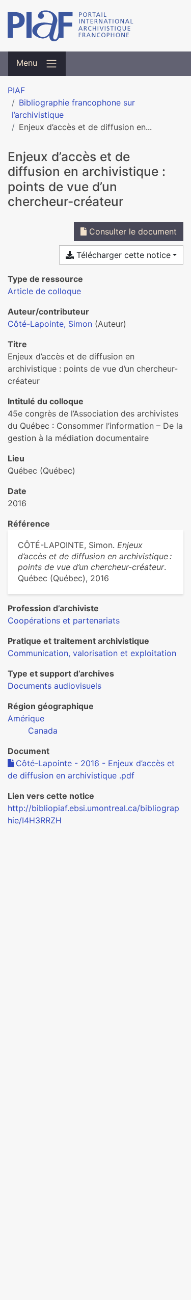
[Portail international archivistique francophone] (95, 25)
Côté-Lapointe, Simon (50, 324)
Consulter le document (132, 231)
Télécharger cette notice (122, 255)
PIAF (16, 90)
